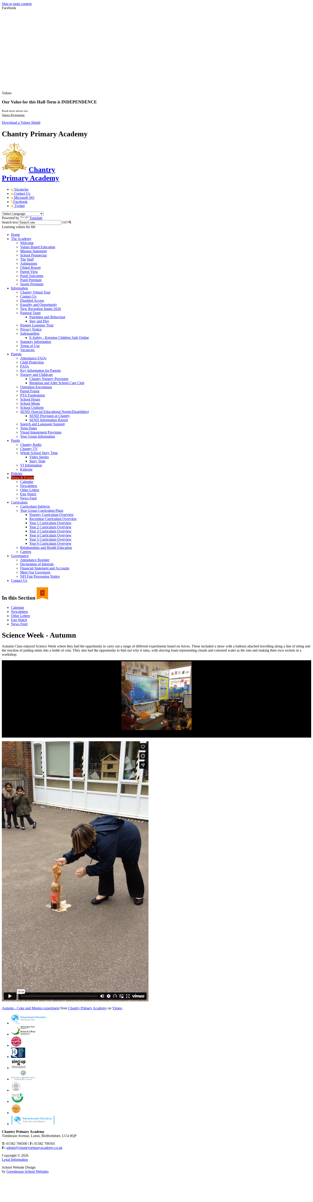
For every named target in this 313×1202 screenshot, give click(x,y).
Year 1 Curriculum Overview (50, 523)
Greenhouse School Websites (27, 1171)
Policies (16, 473)
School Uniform (32, 408)
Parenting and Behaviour (47, 317)
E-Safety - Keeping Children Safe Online (59, 338)
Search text (10, 222)
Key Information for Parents (40, 370)
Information (19, 288)
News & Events (22, 478)
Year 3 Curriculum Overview (50, 531)
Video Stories (39, 457)
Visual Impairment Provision (40, 432)
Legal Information (15, 1160)
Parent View (29, 272)
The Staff (27, 259)
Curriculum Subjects (35, 506)
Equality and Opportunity (38, 305)
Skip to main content (17, 4)
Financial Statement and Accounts (44, 568)
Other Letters (29, 490)
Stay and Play (39, 321)
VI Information (31, 465)
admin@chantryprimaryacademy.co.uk (34, 1148)
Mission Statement (33, 251)
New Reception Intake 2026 (40, 309)
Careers (25, 552)
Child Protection (32, 362)
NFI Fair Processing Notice (40, 576)
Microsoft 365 (23, 197)
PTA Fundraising (32, 395)
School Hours (30, 399)
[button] (70, 222)
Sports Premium (31, 284)
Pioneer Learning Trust (36, 325)
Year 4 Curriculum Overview (50, 535)
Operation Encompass (36, 387)
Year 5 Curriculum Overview (50, 539)
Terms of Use (30, 346)
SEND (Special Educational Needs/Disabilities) (54, 412)
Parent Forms (29, 391)
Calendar (26, 482)
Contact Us (21, 193)
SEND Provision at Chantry (49, 416)
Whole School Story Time (39, 453)
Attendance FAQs (33, 358)
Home (15, 235)
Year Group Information (37, 436)
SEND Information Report (48, 420)
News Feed (28, 498)
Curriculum (19, 502)
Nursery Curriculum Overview (51, 515)
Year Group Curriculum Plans (41, 510)
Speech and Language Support (42, 424)
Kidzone (26, 469)
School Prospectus (33, 255)
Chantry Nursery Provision (48, 379)
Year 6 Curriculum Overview (50, 543)
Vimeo (117, 1008)
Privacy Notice (31, 329)
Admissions (28, 263)
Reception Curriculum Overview (53, 519)
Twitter (19, 206)
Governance (20, 556)
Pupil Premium (31, 280)
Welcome (27, 243)
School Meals (30, 403)
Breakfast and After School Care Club (56, 383)
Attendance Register (34, 560)
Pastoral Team (30, 313)
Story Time (37, 461)
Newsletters (28, 486)
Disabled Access (32, 300)
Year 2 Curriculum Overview (50, 527)
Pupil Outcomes (31, 276)
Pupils (15, 440)
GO (65, 222)
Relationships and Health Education (46, 548)
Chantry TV (29, 449)
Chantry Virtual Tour (35, 292)
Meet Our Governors (35, 572)
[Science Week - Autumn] (156, 695)
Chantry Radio (30, 445)
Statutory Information (35, 342)
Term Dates (28, 428)
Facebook (19, 202)
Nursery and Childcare (36, 375)
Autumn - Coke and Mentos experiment (30, 1008)
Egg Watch (28, 494)
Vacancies (20, 189)
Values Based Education (37, 247)
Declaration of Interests (37, 564)
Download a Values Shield (21, 122)
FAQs (24, 366)
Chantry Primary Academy (87, 1008)
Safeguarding (29, 333)
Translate (35, 218)
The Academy (21, 239)
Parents (16, 354)
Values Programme (13, 115)
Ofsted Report (30, 268)
